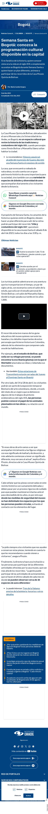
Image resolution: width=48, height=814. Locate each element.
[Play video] (24, 116)
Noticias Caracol (7, 33)
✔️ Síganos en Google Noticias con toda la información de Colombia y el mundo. (25, 474)
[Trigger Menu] (3, 3)
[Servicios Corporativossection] (44, 780)
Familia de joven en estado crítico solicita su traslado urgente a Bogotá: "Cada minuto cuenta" (25, 671)
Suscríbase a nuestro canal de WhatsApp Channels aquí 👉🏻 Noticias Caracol (26, 195)
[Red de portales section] (44, 774)
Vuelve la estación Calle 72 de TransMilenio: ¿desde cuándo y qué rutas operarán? (31, 253)
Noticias (19, 789)
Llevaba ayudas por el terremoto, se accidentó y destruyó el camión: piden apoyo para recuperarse (31, 269)
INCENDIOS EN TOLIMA (20, 9)
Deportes (32, 789)
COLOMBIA (19, 33)
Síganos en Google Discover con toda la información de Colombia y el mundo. (26, 206)
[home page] (24, 733)
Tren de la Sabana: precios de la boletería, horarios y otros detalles (24, 591)
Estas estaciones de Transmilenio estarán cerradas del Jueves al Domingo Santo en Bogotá (25, 374)
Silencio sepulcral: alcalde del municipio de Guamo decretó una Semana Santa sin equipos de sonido (25, 160)
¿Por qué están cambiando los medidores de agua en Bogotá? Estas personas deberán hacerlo (25, 646)
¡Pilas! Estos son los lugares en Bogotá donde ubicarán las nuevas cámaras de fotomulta (23, 655)
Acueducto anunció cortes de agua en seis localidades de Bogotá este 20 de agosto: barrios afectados (24, 680)
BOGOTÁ (29, 33)
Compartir (39, 94)
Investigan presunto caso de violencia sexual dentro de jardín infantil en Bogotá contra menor (25, 663)
